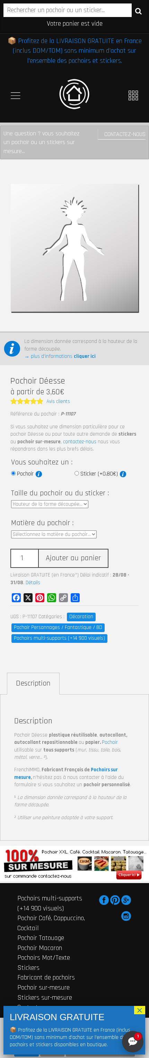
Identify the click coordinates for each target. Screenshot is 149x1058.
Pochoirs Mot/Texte (43, 957)
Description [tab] (33, 683)
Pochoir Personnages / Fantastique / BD (58, 627)
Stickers (28, 967)
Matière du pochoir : (42, 523)
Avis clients (58, 401)
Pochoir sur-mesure (43, 987)
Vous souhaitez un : (41, 462)
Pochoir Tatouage (40, 937)
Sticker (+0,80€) (100, 474)
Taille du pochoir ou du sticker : (60, 493)
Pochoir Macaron (39, 947)
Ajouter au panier (73, 558)
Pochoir (26, 474)
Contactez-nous (125, 134)
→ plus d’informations (60, 356)
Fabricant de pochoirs (46, 977)
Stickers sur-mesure (44, 997)
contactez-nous (79, 441)
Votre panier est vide (75, 23)
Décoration (81, 616)
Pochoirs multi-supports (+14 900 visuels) (59, 638)
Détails (33, 582)
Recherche (138, 11)
